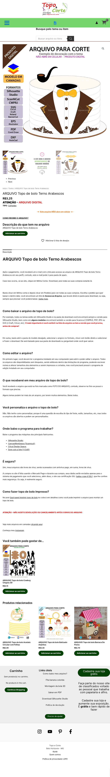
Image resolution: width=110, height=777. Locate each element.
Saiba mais (43, 299)
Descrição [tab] (7, 252)
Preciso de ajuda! (55, 716)
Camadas (12, 206)
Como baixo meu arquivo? (55, 673)
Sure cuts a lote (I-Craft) (19, 449)
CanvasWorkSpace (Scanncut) (21, 443)
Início (5, 188)
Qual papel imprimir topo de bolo (24, 497)
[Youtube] (50, 731)
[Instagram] (39, 731)
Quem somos (55, 754)
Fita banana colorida (55, 680)
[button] (103, 48)
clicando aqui (36, 524)
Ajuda (55, 751)
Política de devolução (55, 705)
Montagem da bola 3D (55, 686)
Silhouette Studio (15, 440)
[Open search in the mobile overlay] (55, 38)
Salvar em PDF (55, 692)
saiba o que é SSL (84, 476)
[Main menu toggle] (7, 23)
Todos (11, 188)
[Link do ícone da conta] (97, 23)
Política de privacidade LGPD (55, 759)
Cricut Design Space (17, 446)
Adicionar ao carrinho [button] (15, 591)
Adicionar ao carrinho (15, 233)
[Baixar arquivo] (55, 23)
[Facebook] (70, 731)
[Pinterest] (60, 731)
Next (10, 182)
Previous (12, 179)
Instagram (19, 530)
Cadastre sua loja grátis (94, 673)
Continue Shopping (16, 690)
